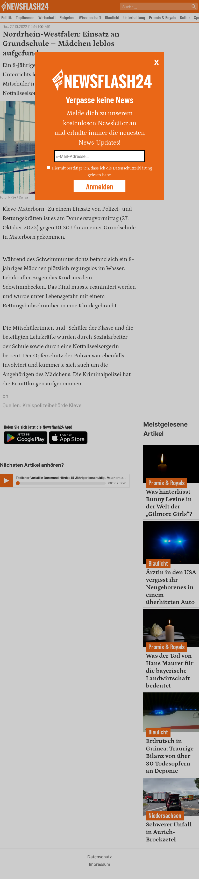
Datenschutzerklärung (132, 168)
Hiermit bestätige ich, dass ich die (82, 168)
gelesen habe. (99, 174)
